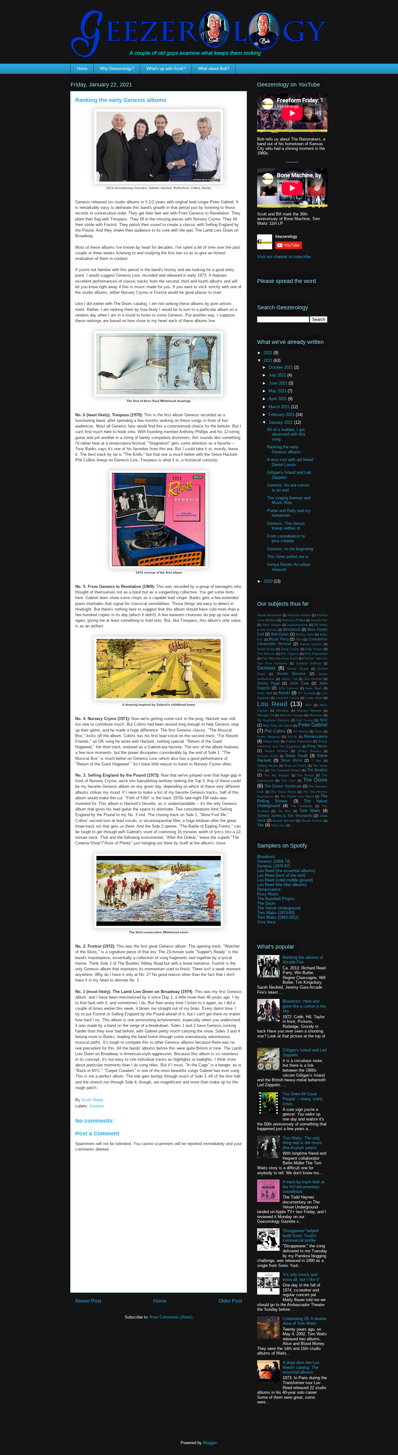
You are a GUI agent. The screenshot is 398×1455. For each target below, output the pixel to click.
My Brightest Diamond (273, 720)
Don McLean (266, 653)
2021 (269, 360)
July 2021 (278, 375)
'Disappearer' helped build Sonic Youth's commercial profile (300, 1235)
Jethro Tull (289, 679)
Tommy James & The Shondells (284, 816)
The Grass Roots (283, 791)
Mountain (316, 715)
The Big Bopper (276, 775)
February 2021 (282, 414)
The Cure (288, 780)
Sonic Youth (296, 755)
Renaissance (315, 736)
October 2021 (281, 367)
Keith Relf (264, 693)
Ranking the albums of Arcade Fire (303, 960)
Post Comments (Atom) (171, 1317)
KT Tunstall (306, 693)
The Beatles (317, 770)
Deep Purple (290, 649)
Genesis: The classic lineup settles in (286, 526)
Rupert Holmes (276, 751)
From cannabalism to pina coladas (286, 538)
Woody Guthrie (312, 820)
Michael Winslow (309, 710)
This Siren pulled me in (287, 556)
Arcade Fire (319, 620)
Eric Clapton (289, 653)
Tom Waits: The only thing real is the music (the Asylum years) (302, 1143)
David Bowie (266, 649)
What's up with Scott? (166, 68)
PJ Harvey (301, 731)
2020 (269, 581)
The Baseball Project (285, 770)
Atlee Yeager (271, 624)
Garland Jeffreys (308, 663)
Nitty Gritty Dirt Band (277, 725)
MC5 (308, 705)
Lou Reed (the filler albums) (282, 884)
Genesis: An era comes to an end (288, 487)
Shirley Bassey (309, 751)
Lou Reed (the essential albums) (286, 870)
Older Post (230, 1301)
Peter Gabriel (312, 725)
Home (82, 68)
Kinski (284, 693)
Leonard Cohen (287, 698)
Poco (318, 731)
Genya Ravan (297, 668)
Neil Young (305, 720)
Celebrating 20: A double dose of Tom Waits (304, 1321)
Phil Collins (275, 731)
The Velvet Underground (278, 908)
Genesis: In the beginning (290, 549)
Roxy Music (317, 746)
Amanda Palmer (299, 615)
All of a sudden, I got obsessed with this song (286, 434)
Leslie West (313, 698)
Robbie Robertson (299, 741)
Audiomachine (297, 624)
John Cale (299, 683)
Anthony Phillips (293, 620)
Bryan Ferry (279, 639)
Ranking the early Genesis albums (284, 449)
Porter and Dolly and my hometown (289, 513)
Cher (299, 639)
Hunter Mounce (291, 674)
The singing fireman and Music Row (288, 500)
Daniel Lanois (311, 644)
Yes (260, 825)
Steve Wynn (291, 760)
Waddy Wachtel (283, 820)
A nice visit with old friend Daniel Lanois (290, 462)
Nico (323, 720)
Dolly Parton (314, 649)
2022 (269, 352)
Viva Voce (266, 922)
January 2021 (281, 422)
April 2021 (278, 398)
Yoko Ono (278, 825)
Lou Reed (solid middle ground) (285, 880)
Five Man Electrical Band (280, 658)
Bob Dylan (280, 634)
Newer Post (88, 1301)
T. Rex (316, 760)
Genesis (97, 1106)
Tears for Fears (295, 765)
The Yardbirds (301, 806)
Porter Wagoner (268, 736)
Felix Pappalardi (315, 653)
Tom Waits (309, 810)
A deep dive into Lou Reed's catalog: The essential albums (301, 1367)
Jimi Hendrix (313, 679)
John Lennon (288, 688)
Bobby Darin (305, 634)
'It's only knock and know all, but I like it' (301, 1277)
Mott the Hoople (291, 715)
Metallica (282, 710)
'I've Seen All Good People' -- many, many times (303, 1099)
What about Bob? (213, 68)
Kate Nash (314, 688)
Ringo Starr (271, 741)
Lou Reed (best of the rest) (281, 875)
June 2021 (279, 383)
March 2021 (280, 406)
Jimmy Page (268, 683)
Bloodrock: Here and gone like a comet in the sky (304, 1006)
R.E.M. (292, 736)
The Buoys (305, 775)
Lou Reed (272, 703)
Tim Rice (284, 811)
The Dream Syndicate (283, 786)
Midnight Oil (265, 715)
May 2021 (278, 391)
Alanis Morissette (269, 615)
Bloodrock (291, 629)
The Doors (315, 780)
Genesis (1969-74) (273, 861)
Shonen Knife (267, 756)
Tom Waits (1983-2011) (277, 917)
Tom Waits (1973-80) (275, 912)
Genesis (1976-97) (273, 866)
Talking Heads (267, 765)
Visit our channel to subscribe (284, 256)
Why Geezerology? (117, 68)
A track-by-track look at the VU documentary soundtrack (304, 1187)
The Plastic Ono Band (297, 796)
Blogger (209, 1442)
